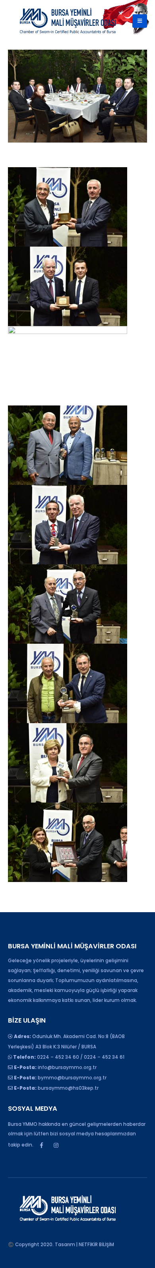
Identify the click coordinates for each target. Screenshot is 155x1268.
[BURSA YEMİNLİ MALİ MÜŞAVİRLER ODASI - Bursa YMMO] (67, 21)
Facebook (41, 1145)
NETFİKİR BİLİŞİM (96, 1244)
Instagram (56, 1145)
